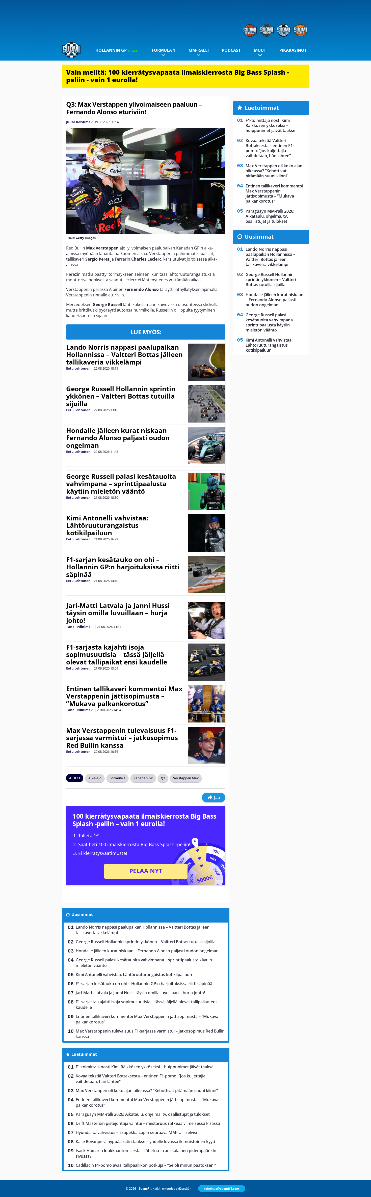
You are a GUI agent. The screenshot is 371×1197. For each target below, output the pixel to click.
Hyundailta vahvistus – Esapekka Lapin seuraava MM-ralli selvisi (136, 1132)
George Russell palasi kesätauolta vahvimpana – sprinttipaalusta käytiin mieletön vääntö (121, 484)
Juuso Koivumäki (80, 122)
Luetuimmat (84, 1054)
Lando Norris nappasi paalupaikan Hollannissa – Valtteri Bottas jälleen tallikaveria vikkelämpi (124, 355)
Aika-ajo (94, 778)
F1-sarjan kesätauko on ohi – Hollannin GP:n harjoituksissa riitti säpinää (122, 567)
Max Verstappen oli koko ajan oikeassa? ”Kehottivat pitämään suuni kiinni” (147, 1090)
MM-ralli (199, 50)
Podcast (231, 50)
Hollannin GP (116, 50)
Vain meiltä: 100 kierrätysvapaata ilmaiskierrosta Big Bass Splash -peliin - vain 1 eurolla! (177, 76)
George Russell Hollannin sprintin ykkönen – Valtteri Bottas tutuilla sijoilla (120, 396)
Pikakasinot (293, 50)
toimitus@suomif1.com (221, 1188)
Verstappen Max (186, 778)
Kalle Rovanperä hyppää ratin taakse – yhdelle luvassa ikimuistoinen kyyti (145, 1141)
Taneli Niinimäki (80, 626)
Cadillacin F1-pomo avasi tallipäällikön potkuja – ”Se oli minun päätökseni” (146, 1165)
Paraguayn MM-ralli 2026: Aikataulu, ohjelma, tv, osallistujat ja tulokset (143, 1114)
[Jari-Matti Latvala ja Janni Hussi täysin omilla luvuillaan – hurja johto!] (206, 620)
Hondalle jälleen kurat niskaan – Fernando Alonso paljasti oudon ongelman (119, 438)
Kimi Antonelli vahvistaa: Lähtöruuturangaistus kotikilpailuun (107, 525)
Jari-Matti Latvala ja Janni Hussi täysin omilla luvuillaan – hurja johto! (118, 613)
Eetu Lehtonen (78, 368)
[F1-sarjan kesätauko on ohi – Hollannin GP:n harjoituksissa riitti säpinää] (206, 574)
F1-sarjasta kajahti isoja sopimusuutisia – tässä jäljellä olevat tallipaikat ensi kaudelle (116, 655)
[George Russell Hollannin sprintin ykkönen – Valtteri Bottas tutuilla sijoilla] (206, 404)
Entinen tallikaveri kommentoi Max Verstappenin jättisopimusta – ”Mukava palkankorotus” (124, 696)
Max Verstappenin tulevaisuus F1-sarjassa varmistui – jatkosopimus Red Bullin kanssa (122, 738)
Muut (260, 50)
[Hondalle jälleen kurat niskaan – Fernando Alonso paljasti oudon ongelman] (206, 445)
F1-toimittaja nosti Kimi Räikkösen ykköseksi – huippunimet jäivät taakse (145, 1067)
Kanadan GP (143, 778)
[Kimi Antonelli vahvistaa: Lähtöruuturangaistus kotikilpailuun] (206, 533)
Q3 (163, 778)
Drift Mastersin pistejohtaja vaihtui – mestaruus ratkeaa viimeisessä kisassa (148, 1123)
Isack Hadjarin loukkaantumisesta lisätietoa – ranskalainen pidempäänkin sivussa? (146, 1153)
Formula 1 (163, 50)
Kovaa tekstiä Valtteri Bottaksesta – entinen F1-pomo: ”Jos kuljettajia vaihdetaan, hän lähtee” (140, 1078)
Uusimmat (82, 914)
